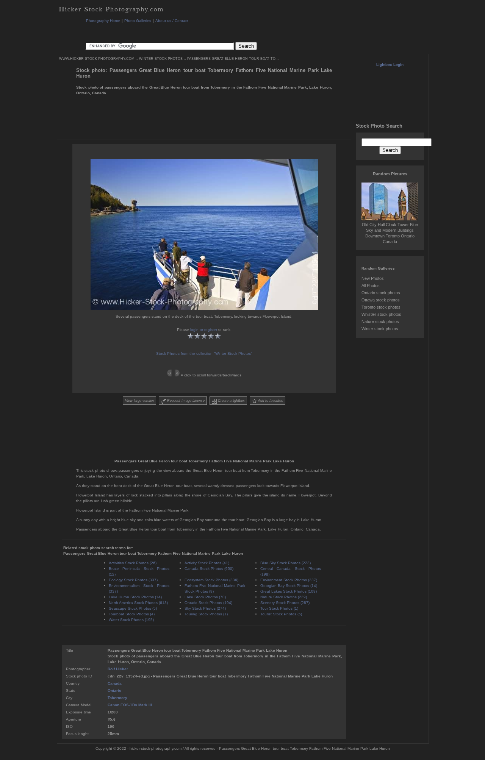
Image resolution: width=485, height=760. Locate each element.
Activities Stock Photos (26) (132, 563)
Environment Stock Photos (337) (288, 580)
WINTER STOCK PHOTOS (161, 59)
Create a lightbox (231, 401)
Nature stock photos (380, 321)
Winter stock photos (379, 328)
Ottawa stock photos (380, 300)
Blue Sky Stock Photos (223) (285, 563)
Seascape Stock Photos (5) (133, 608)
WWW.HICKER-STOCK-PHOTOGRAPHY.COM (97, 59)
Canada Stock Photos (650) (209, 568)
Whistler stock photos (381, 314)
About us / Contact (171, 21)
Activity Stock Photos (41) (207, 563)
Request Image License (185, 401)
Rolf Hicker (118, 669)
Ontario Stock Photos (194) (208, 603)
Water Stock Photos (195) (131, 620)
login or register (203, 330)
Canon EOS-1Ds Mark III (130, 705)
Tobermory (117, 698)
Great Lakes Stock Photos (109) (288, 591)
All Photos (370, 285)
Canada (115, 683)
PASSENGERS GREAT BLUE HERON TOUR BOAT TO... (233, 59)
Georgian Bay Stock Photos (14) (288, 586)
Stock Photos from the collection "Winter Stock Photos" (204, 353)
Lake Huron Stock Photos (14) (135, 597)
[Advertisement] (223, 32)
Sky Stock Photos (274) (205, 608)
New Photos (372, 278)
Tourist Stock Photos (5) (281, 614)
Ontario (114, 690)
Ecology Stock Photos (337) (133, 580)
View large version (139, 401)
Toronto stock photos (381, 307)
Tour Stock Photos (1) (279, 608)
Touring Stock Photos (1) (206, 614)
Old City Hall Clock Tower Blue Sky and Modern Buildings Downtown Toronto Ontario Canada (390, 233)
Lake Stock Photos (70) (205, 597)
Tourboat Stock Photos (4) (132, 614)
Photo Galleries (137, 21)
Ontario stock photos (380, 292)
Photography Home (103, 21)
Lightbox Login (390, 64)
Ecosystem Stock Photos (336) (211, 580)
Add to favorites (270, 401)
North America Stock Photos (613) (138, 603)
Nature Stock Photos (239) (283, 597)
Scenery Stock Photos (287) (285, 603)
